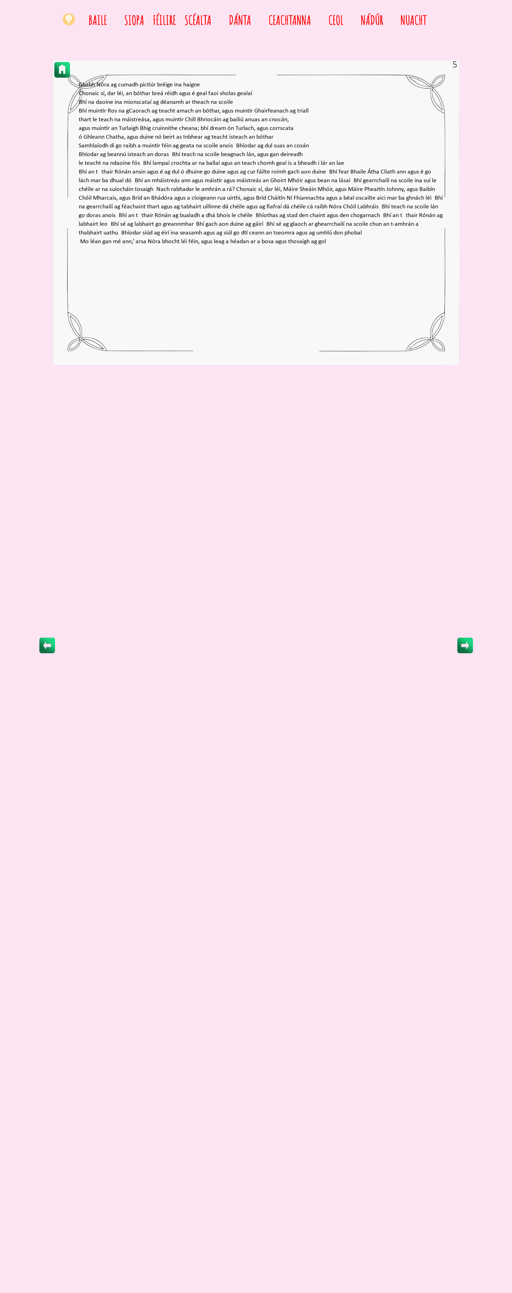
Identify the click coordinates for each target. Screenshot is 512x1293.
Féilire (164, 20)
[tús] (62, 70)
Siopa (134, 20)
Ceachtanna (290, 20)
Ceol (335, 20)
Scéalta (198, 20)
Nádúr (372, 20)
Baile (97, 20)
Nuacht (414, 20)
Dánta (240, 20)
